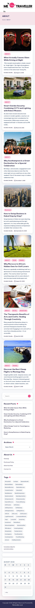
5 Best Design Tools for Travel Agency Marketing (16, 427)
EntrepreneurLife (9, 499)
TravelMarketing (20, 537)
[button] (29, 396)
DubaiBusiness (8, 493)
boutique (16, 481)
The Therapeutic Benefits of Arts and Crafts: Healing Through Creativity (16, 316)
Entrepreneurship (20, 499)
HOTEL (15, 310)
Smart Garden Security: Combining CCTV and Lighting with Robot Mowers (17, 108)
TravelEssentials (18, 534)
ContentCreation (9, 490)
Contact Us (7, 469)
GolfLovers (14, 513)
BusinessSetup (19, 484)
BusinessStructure (9, 487)
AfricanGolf (8, 481)
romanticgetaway (18, 528)
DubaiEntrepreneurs (19, 493)
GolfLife (7, 513)
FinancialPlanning (20, 502)
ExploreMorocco (9, 502)
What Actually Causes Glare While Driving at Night (15, 409)
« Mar (6, 592)
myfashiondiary (8, 549)
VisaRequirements (16, 540)
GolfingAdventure (9, 510)
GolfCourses (8, 505)
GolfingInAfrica (20, 510)
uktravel (7, 540)
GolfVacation (23, 513)
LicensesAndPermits (21, 516)
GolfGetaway (19, 507)
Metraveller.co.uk (17, 605)
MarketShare (17, 522)
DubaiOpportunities (20, 496)
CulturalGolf (19, 490)
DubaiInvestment (9, 496)
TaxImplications (18, 531)
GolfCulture (16, 505)
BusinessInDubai (9, 484)
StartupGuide (8, 531)
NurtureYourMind (21, 525)
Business (8, 210)
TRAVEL (21, 260)
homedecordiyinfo (9, 547)
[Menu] (4, 11)
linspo (6, 519)
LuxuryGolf (13, 519)
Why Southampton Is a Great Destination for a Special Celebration (17, 163)
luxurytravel (8, 522)
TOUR (14, 260)
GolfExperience (9, 507)
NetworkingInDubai (9, 525)
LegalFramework (9, 516)
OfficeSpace (8, 528)
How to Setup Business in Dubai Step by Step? (17, 433)
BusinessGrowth (25, 481)
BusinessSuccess (20, 487)
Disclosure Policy (9, 462)
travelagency (8, 534)
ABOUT (7, 54)
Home (3, 19)
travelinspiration (9, 537)
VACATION (23, 310)
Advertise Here (8, 465)
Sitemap (6, 458)
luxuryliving (21, 519)
